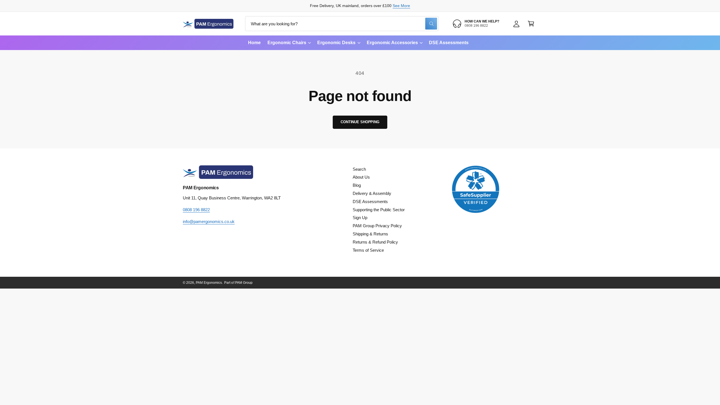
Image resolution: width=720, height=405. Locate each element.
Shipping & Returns (370, 233)
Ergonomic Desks (336, 42)
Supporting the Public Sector (379, 209)
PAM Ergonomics (209, 282)
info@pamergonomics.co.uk (209, 221)
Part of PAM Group (238, 282)
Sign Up (360, 217)
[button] (531, 23)
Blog (357, 185)
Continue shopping (360, 122)
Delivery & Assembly (372, 193)
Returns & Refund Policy (375, 242)
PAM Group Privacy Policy (377, 225)
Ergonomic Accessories (392, 42)
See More (401, 5)
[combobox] (341, 23)
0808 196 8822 (196, 209)
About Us (361, 177)
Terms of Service (368, 250)
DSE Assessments (370, 201)
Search (359, 169)
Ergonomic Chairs (286, 42)
